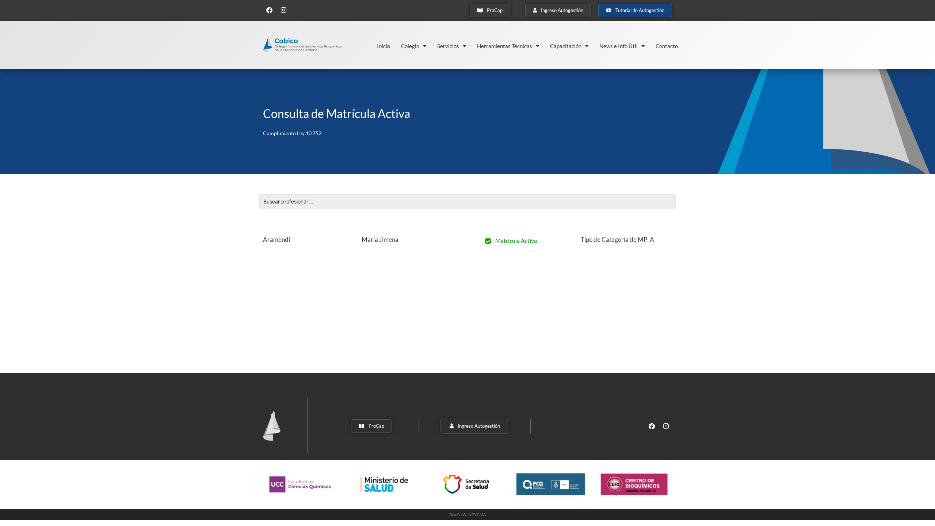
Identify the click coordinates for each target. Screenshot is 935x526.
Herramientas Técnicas (504, 46)
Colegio (410, 46)
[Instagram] (283, 10)
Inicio (383, 46)
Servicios (448, 46)
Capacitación (565, 46)
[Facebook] (269, 10)
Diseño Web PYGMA (467, 514)
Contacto (667, 46)
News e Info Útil (618, 46)
